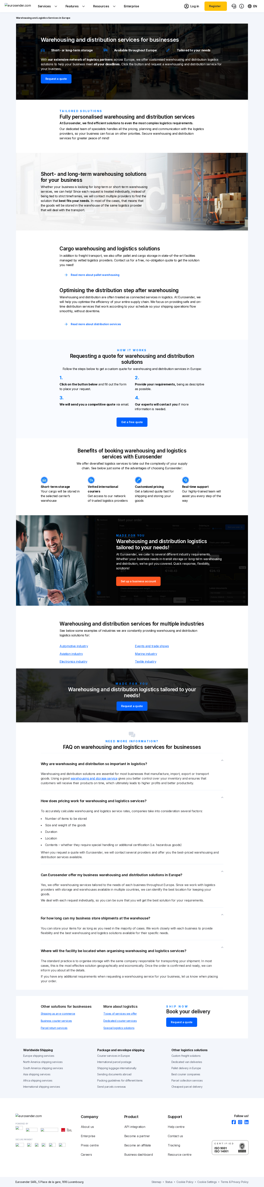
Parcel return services (54, 1028)
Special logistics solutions (118, 1028)
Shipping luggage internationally (116, 1068)
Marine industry (146, 654)
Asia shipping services (36, 1074)
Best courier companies (185, 1074)
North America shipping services (43, 1062)
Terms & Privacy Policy (235, 1182)
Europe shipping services (38, 1055)
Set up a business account (138, 581)
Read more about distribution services (96, 324)
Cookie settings (207, 1182)
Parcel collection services (187, 1080)
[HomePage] (48, 1116)
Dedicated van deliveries (186, 1062)
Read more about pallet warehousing (95, 274)
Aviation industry (71, 654)
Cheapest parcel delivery (187, 1086)
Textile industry (145, 661)
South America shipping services (43, 1068)
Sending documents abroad (114, 1074)
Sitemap (156, 1182)
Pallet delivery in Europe (186, 1068)
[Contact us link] (234, 6)
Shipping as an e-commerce (58, 1013)
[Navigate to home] (19, 6)
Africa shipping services (37, 1080)
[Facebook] (232, 1122)
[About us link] (241, 6)
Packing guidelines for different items (120, 1080)
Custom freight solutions (186, 1055)
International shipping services (41, 1086)
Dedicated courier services (120, 1020)
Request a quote (56, 78)
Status (169, 1182)
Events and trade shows (152, 646)
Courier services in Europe (113, 1055)
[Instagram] (239, 1122)
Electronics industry (73, 661)
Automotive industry (74, 646)
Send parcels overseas (111, 1086)
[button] (132, 762)
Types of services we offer (120, 1013)
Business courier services (56, 1020)
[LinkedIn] (245, 1122)
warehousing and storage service (94, 778)
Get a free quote (132, 422)
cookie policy (184, 1182)
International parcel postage (114, 1062)
